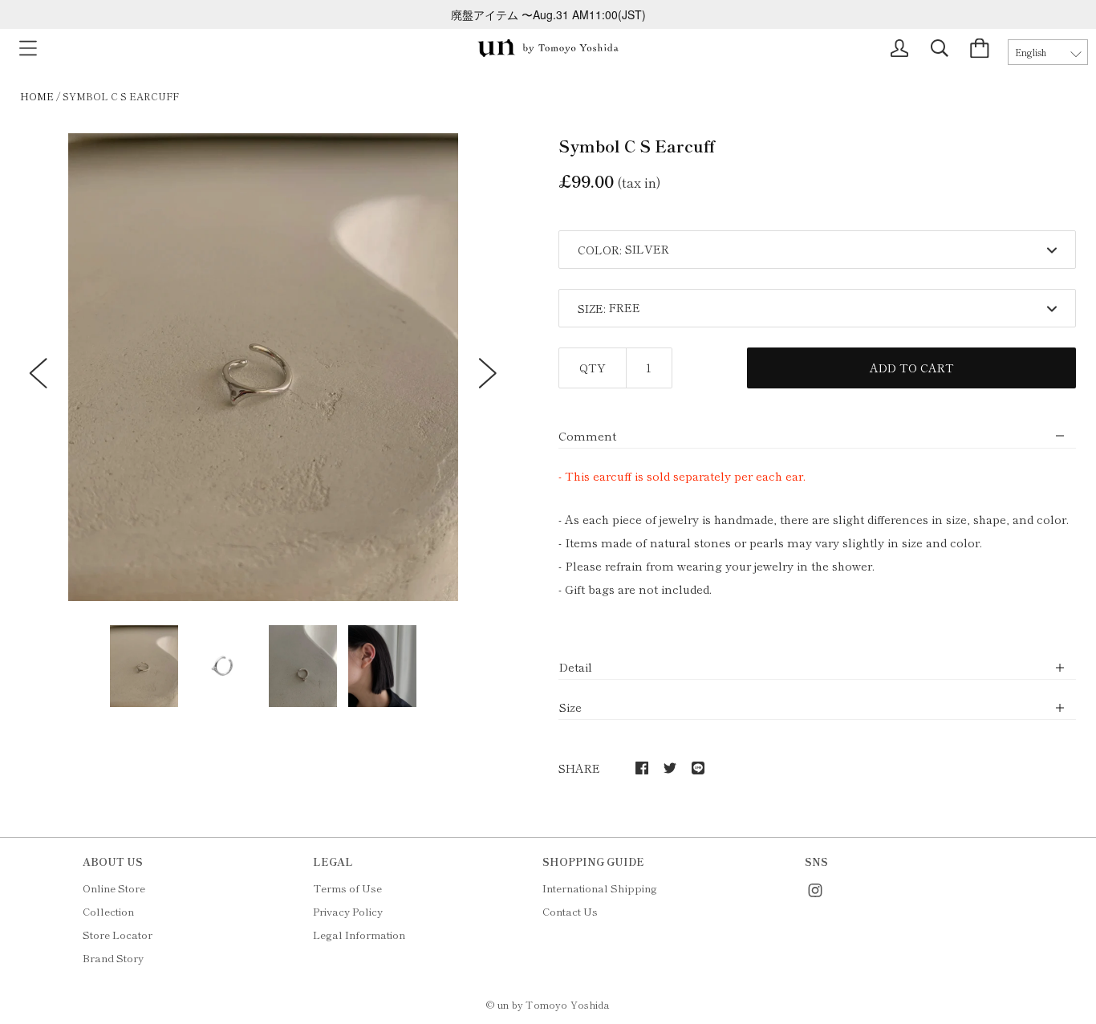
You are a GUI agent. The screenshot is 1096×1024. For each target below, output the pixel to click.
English (1030, 52)
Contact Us (570, 911)
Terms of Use (347, 888)
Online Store (114, 888)
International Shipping (599, 888)
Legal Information (359, 934)
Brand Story (113, 957)
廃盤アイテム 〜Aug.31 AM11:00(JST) (548, 14)
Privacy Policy (348, 911)
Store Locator (117, 934)
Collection (108, 911)
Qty (592, 368)
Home (37, 96)
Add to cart (912, 368)
